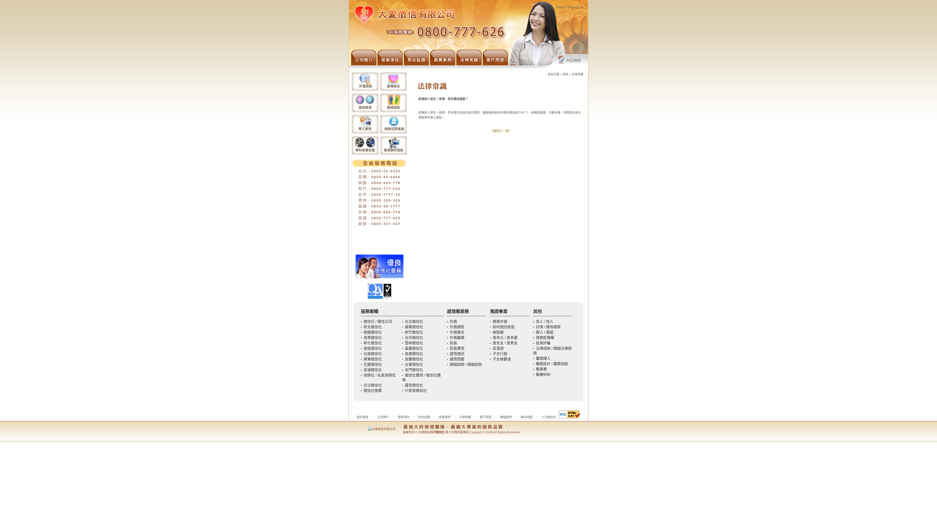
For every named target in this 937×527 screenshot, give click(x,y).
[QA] (379, 298)
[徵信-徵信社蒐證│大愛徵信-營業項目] (390, 64)
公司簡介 (383, 417)
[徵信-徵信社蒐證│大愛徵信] (548, 64)
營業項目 (403, 417)
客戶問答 (485, 417)
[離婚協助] (393, 111)
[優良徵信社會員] (379, 277)
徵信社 (551, 417)
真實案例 (444, 417)
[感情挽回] (393, 90)
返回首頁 (362, 417)
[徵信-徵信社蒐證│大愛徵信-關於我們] (363, 64)
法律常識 (577, 74)
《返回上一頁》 (501, 131)
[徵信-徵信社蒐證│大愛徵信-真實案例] (442, 64)
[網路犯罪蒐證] (393, 133)
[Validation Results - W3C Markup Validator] (569, 417)
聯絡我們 (506, 417)
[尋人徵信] (365, 133)
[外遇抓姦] (365, 90)
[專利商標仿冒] (365, 154)
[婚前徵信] (365, 111)
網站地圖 (526, 417)
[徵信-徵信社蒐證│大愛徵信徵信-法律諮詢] (468, 64)
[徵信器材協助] (393, 154)
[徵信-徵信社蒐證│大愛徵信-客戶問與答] (495, 64)
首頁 (565, 74)
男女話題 (424, 417)
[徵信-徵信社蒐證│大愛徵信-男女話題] (416, 64)
